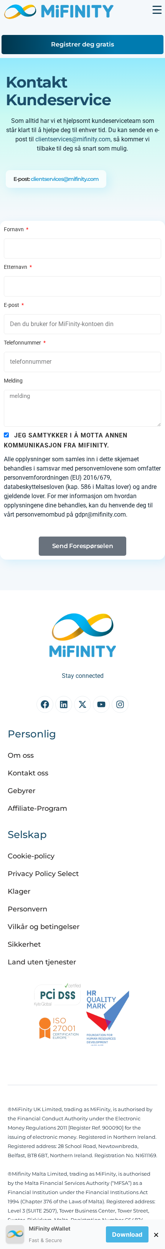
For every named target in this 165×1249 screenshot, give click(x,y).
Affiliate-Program (37, 808)
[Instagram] (120, 704)
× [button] (156, 1234)
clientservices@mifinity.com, (73, 139)
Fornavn (14, 229)
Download (127, 1234)
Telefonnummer (23, 343)
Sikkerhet (24, 944)
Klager (19, 891)
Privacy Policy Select (43, 874)
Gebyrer (21, 791)
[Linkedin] (63, 704)
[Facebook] (44, 704)
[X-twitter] (82, 704)
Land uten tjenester (42, 962)
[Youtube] (101, 704)
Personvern (27, 909)
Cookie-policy (31, 856)
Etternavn (16, 267)
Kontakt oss (28, 773)
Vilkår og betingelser (43, 927)
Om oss (21, 755)
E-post (12, 305)
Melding (13, 381)
